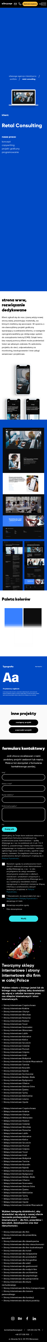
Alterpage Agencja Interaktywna (22, 76)
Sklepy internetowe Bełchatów (18, 1193)
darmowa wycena (30, 4)
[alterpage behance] (20, 1318)
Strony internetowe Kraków (16, 1009)
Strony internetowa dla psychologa (20, 1276)
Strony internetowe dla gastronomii (20, 1266)
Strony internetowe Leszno (16, 1099)
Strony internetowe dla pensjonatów (21, 1279)
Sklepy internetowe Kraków (16, 1112)
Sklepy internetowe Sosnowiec (18, 1183)
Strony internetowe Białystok (17, 1059)
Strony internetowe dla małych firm (20, 1270)
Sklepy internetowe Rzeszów (17, 1130)
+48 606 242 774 (33, 1330)
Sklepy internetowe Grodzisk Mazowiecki (23, 1205)
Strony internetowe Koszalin (17, 1068)
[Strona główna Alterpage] (7, 4)
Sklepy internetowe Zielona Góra (19, 1187)
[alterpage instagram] (13, 1318)
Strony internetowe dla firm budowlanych (23, 1248)
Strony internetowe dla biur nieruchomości (24, 1245)
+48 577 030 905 (22, 1334)
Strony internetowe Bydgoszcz (18, 1080)
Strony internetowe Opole (16, 1102)
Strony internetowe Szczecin (17, 1043)
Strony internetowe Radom (16, 1021)
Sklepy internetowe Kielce (16, 1140)
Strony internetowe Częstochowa (20, 1005)
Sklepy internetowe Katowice (17, 1137)
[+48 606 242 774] (20, 4)
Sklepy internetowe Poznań (16, 1146)
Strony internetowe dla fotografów (20, 1260)
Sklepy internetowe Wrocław (17, 1127)
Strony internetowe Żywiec (16, 1090)
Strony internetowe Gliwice (16, 1083)
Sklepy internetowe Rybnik (16, 1168)
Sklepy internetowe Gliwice (17, 1180)
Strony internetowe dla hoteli (17, 1251)
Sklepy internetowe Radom (16, 1121)
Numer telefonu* (8, 795)
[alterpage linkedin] (34, 1318)
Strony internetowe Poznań (16, 1049)
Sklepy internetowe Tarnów (16, 1162)
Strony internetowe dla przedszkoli (20, 1257)
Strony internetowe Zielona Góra (19, 1087)
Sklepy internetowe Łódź (15, 1155)
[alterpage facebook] (27, 1318)
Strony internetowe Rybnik (16, 1071)
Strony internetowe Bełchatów (18, 1096)
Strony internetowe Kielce (16, 1040)
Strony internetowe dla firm (16, 1232)
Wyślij (23, 919)
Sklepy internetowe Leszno (16, 1199)
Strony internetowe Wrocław (17, 1015)
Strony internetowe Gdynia (16, 1052)
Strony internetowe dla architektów (20, 1273)
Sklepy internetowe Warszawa (18, 1118)
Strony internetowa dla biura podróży (21, 1301)
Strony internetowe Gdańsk (17, 1046)
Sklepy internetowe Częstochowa (20, 1108)
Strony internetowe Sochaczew (18, 1074)
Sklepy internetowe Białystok (17, 1158)
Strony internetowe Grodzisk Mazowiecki (23, 1062)
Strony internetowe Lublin (16, 1034)
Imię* (3, 772)
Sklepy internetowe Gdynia (16, 1149)
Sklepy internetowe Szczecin (17, 1143)
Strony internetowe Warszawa (18, 1030)
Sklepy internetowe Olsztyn (17, 1115)
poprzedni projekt (23, 730)
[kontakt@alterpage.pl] (15, 4)
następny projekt (23, 722)
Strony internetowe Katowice (17, 1037)
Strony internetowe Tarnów (16, 1065)
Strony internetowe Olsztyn (16, 1012)
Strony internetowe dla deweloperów (21, 1241)
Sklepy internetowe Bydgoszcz (18, 1174)
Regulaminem (12, 898)
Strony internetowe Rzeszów (17, 1018)
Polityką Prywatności (28, 898)
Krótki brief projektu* (9, 806)
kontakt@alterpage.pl (13, 1330)
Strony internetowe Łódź (15, 1055)
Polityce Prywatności (10, 858)
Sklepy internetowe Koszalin (17, 1165)
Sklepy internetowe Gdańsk (17, 1124)
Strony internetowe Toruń (16, 1024)
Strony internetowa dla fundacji (19, 1298)
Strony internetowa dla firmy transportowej (24, 1288)
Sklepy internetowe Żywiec (16, 1190)
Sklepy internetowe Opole (16, 1202)
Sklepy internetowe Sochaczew (18, 1171)
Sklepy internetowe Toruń (16, 1152)
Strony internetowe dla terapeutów (20, 1254)
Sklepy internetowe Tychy (16, 1196)
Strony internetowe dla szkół (17, 1263)
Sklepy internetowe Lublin (16, 1133)
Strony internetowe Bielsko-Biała (19, 1077)
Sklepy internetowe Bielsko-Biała (19, 1177)
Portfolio (13, 79)
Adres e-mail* (7, 784)
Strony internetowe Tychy (16, 1093)
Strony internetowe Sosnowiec (18, 1027)
